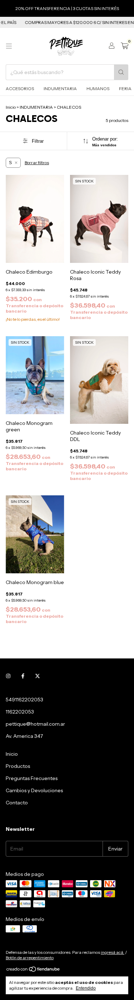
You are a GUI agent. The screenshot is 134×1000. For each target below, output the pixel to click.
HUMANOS (97, 88)
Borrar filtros (37, 162)
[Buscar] (121, 72)
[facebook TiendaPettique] (22, 676)
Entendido (86, 988)
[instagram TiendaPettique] (8, 676)
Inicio (11, 107)
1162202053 (20, 712)
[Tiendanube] (33, 970)
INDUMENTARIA (60, 88)
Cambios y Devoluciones (34, 790)
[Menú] (9, 46)
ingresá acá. (112, 952)
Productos (18, 766)
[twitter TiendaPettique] (37, 676)
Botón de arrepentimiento (30, 957)
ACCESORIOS (20, 88)
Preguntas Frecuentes (32, 778)
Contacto (17, 802)
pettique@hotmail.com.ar (35, 724)
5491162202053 (24, 699)
